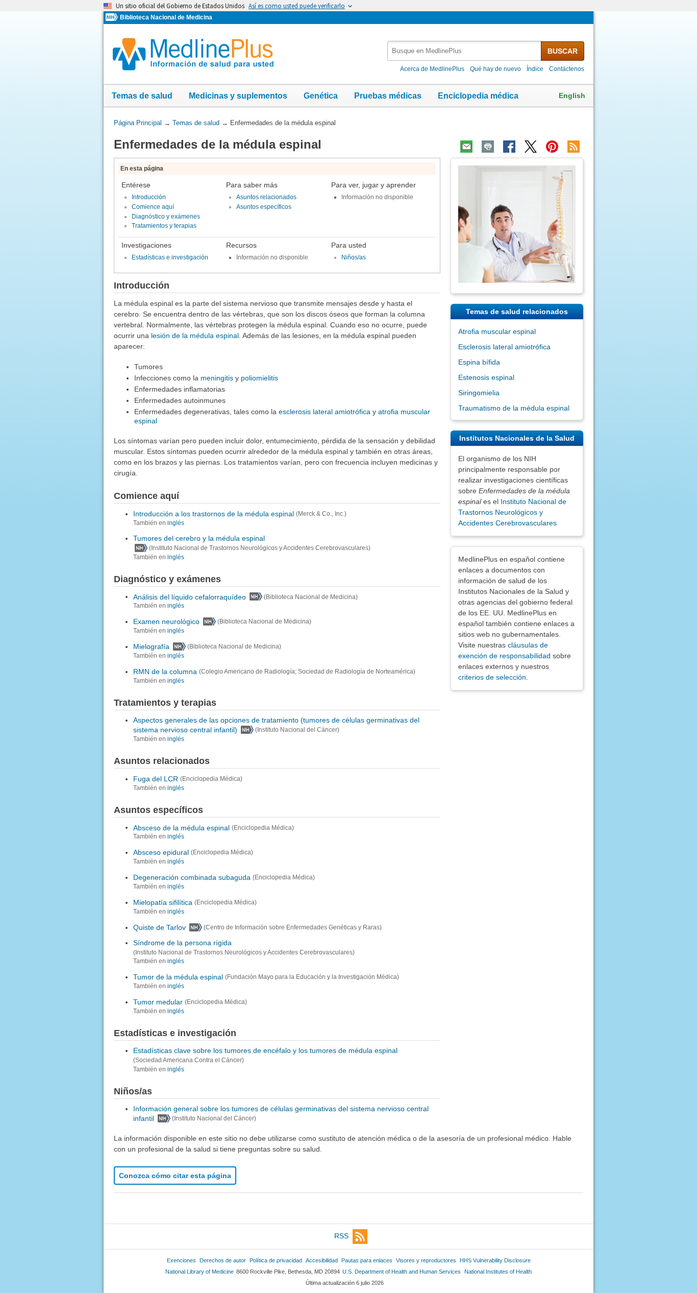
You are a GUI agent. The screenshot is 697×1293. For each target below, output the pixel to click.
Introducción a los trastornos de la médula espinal (213, 514)
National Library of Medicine (199, 1271)
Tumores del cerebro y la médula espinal (199, 538)
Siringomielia (479, 393)
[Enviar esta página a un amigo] (466, 146)
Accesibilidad (322, 1260)
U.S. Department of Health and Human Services (401, 1271)
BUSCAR (562, 51)
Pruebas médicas (387, 95)
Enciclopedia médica (478, 95)
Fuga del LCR (155, 779)
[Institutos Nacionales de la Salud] (113, 17)
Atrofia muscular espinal (497, 331)
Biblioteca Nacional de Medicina (166, 17)
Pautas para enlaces (366, 1260)
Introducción (149, 197)
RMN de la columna (165, 671)
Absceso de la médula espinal (181, 827)
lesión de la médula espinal (195, 335)
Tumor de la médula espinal (178, 977)
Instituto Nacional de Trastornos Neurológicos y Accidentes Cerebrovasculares (512, 512)
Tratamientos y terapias (164, 225)
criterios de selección (492, 677)
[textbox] (464, 51)
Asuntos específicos (263, 206)
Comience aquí (153, 206)
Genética (321, 95)
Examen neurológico (166, 621)
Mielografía (151, 646)
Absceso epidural (161, 852)
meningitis (217, 378)
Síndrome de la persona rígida (182, 943)
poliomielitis (259, 378)
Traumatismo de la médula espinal (513, 408)
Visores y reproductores (426, 1260)
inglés (175, 522)
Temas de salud (142, 95)
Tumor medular (158, 1002)
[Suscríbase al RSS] (573, 146)
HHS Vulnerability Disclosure (495, 1260)
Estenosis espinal (486, 377)
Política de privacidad (276, 1260)
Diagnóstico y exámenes (166, 216)
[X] (530, 146)
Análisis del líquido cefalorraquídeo (189, 596)
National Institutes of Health (498, 1271)
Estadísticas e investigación (170, 257)
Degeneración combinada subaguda (192, 877)
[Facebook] (509, 146)
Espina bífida (479, 362)
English (572, 95)
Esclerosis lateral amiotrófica (504, 347)
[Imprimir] (487, 146)
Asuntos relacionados (266, 197)
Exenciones (181, 1260)
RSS (341, 1236)
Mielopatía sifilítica (162, 902)
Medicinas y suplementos (238, 95)
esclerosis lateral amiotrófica (324, 412)
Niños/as (353, 257)
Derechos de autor (223, 1260)
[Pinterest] (552, 146)
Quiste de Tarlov (159, 927)
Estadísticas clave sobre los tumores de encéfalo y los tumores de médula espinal (265, 1050)
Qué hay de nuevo (495, 69)
